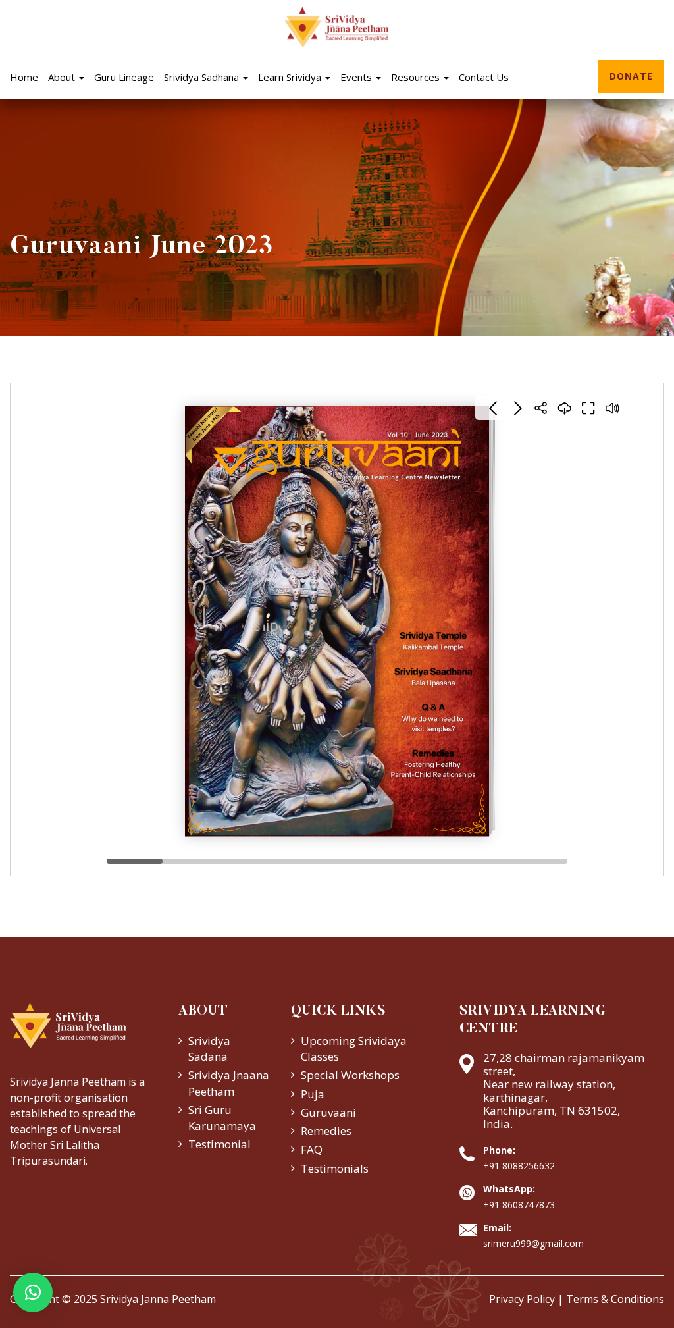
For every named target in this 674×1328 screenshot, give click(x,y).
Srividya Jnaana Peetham (228, 1082)
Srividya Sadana (209, 1048)
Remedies (326, 1130)
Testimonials (335, 1168)
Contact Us (484, 77)
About (63, 77)
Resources (416, 77)
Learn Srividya (291, 77)
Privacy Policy (522, 1299)
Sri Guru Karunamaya (222, 1117)
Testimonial (219, 1144)
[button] (33, 1292)
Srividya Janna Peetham (158, 1299)
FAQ (312, 1149)
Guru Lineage (124, 77)
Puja (312, 1094)
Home (24, 77)
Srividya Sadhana (203, 77)
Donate (631, 76)
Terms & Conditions (615, 1299)
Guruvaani (328, 1112)
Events (357, 77)
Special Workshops (350, 1074)
